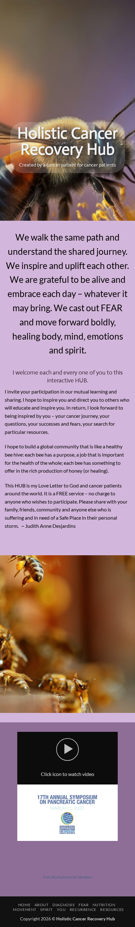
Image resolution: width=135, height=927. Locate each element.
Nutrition (104, 904)
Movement (24, 909)
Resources (112, 909)
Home (24, 904)
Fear (83, 904)
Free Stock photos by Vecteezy (67, 877)
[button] (67, 749)
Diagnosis (63, 904)
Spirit (46, 909)
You (61, 909)
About (42, 904)
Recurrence (83, 909)
